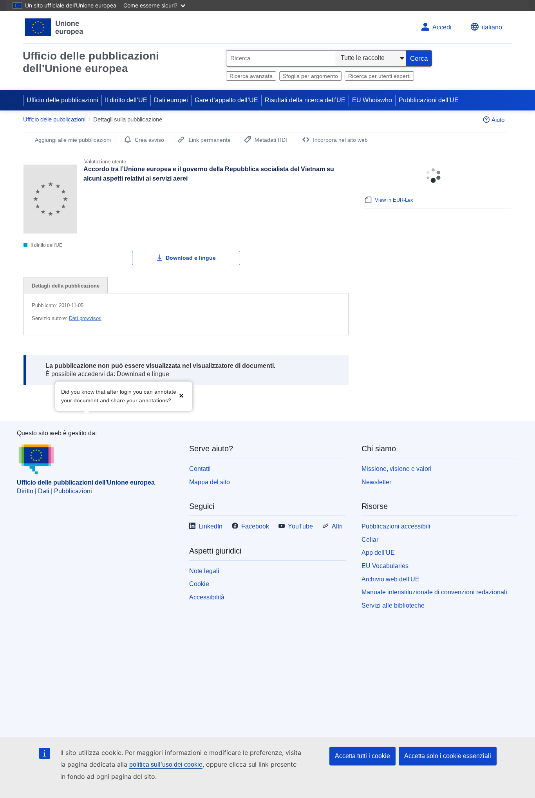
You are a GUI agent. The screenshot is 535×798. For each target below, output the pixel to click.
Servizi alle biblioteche (393, 605)
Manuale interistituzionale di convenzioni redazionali (434, 592)
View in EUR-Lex (394, 200)
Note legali (204, 571)
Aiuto (498, 119)
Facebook (255, 526)
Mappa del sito (209, 482)
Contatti (200, 468)
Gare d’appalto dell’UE (226, 100)
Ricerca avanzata (251, 76)
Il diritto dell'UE (45, 245)
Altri (337, 526)
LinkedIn (210, 526)
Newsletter (376, 482)
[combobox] (281, 58)
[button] (181, 395)
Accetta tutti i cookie (362, 756)
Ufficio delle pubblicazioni (62, 100)
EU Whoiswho (372, 100)
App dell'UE (378, 552)
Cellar (369, 539)
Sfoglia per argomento (310, 76)
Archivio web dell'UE (390, 579)
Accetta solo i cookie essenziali (447, 756)
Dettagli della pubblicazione (65, 286)
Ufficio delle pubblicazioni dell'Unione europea (91, 62)
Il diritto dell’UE (126, 100)
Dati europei (171, 100)
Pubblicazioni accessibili (395, 526)
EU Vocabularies (384, 566)
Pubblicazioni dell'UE (429, 100)
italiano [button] (492, 27)
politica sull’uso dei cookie (165, 764)
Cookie (199, 584)
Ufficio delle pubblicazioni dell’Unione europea (86, 482)
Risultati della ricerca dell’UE (305, 100)
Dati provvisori (85, 318)
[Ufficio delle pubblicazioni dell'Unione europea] (54, 27)
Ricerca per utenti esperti (379, 76)
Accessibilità (206, 597)
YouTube (300, 526)
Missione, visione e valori (396, 468)
